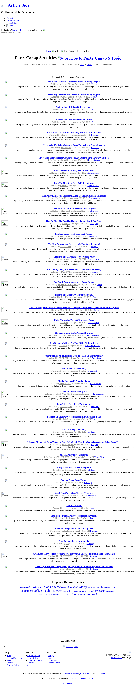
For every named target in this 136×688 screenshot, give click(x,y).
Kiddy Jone (69, 508)
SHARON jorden (66, 358)
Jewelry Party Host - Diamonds (74, 455)
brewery (64, 587)
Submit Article (54, 663)
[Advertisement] (68, 43)
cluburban (66, 223)
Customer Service (92, 345)
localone (63, 345)
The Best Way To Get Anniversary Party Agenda (74, 208)
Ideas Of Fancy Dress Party (74, 429)
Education (95, 406)
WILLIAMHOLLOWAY (66, 457)
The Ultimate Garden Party (74, 368)
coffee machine (44, 590)
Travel (94, 419)
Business (95, 135)
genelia (68, 432)
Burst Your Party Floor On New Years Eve (74, 493)
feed (82, 64)
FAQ (9, 660)
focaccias (65, 591)
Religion (94, 444)
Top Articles (11, 23)
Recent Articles (12, 20)
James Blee (67, 84)
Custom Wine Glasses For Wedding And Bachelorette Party (74, 132)
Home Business (92, 335)
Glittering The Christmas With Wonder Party (74, 257)
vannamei (90, 594)
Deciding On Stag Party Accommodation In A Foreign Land (74, 417)
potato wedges (98, 587)
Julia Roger (68, 419)
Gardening (92, 371)
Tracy (68, 543)
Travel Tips (99, 457)
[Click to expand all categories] (64, 646)
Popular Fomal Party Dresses (74, 480)
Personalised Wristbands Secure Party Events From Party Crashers (74, 145)
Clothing (91, 432)
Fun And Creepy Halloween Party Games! (74, 234)
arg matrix (100, 590)
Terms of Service (34, 660)
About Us (31, 663)
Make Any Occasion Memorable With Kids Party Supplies (74, 82)
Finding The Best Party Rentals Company (74, 295)
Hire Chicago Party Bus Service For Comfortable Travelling (74, 269)
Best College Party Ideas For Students (74, 404)
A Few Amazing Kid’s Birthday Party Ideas (74, 528)
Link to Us (52, 658)
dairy (83, 587)
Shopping (94, 211)
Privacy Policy (13, 665)
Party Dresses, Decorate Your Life (74, 541)
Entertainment (94, 160)
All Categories (72, 646)
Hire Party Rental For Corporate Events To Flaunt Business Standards (74, 196)
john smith (64, 160)
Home (48, 51)
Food (94, 109)
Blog (9, 655)
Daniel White (66, 272)
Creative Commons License (81, 678)
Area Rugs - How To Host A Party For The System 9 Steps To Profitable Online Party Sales (74, 554)
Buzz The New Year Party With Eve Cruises (74, 170)
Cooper (66, 371)
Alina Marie (64, 198)
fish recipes (34, 587)
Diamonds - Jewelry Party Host (74, 391)
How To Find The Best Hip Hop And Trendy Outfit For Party (74, 221)
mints (41, 595)
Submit (11, 25)
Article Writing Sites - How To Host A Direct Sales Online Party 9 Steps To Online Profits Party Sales (74, 307)
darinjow (64, 236)
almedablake (66, 147)
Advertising (93, 569)
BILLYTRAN (68, 444)
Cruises (95, 272)
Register (23, 30)
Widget (51, 655)
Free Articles (116, 657)
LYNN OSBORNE (63, 394)
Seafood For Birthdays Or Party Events (74, 107)
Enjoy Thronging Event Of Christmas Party (74, 320)
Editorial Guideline (15, 658)
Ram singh (65, 211)
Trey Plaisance (67, 297)
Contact (9, 18)
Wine (99, 284)
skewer (57, 590)
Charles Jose (66, 135)
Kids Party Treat (74, 505)
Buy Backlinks (68, 683)
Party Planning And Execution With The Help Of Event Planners (74, 356)
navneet (64, 335)
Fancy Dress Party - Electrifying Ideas (74, 467)
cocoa (90, 587)
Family (94, 84)
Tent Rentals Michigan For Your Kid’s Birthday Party (74, 343)
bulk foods (73, 591)
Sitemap (30, 665)
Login (14, 30)
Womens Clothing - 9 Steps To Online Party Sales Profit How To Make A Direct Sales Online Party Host (74, 442)
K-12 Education (97, 394)
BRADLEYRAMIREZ (68, 284)
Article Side (18, 5)
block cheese (52, 587)
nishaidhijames (66, 406)
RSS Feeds (52, 660)
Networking (95, 556)
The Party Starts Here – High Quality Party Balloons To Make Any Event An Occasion (74, 566)
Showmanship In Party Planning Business (74, 333)
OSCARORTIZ (67, 310)
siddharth (64, 173)
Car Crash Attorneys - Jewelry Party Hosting (74, 282)
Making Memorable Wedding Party (74, 381)
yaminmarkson (64, 383)
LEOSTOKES (66, 556)
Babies (96, 310)
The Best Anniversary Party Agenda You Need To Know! (74, 244)
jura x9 (91, 591)
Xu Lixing (67, 109)
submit (89, 64)
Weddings (96, 358)
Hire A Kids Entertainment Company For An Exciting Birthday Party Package (74, 158)
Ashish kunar (65, 246)
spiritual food (69, 594)
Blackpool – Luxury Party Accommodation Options (74, 516)
